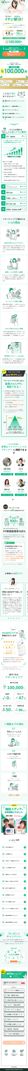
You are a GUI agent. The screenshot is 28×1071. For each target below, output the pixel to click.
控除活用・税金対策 (12, 1029)
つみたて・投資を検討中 (14, 1005)
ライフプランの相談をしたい (15, 990)
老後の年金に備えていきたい (15, 1000)
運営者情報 (14, 1067)
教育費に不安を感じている (14, 1014)
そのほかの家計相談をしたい (15, 1034)
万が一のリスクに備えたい (14, 1009)
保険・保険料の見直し (13, 995)
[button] (12, 499)
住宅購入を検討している (14, 1024)
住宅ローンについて (12, 1019)
